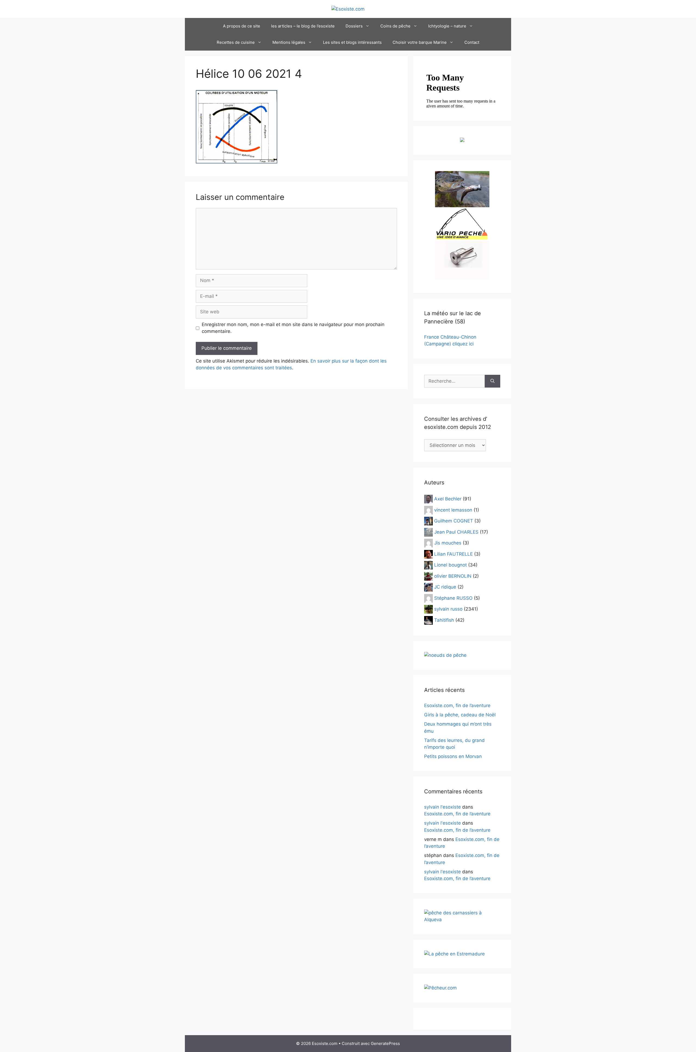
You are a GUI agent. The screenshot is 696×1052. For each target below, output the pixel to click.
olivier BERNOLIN (452, 575)
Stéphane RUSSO (453, 598)
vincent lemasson (453, 509)
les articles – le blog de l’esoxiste (303, 26)
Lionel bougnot (450, 565)
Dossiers (354, 26)
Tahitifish (444, 620)
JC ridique (445, 587)
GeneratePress (385, 1043)
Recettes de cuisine (236, 42)
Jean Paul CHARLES (456, 531)
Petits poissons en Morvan (453, 756)
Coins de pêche (395, 26)
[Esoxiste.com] (348, 8)
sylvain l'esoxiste (442, 807)
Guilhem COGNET (453, 521)
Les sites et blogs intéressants (352, 42)
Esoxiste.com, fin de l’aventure (457, 705)
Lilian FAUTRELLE (453, 553)
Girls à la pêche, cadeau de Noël (460, 714)
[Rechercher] (492, 381)
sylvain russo (448, 609)
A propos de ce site (241, 26)
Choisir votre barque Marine (420, 42)
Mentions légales (288, 42)
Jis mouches (447, 543)
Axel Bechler (447, 499)
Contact (471, 42)
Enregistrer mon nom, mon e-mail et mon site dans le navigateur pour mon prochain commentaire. (293, 328)
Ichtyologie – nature (447, 26)
